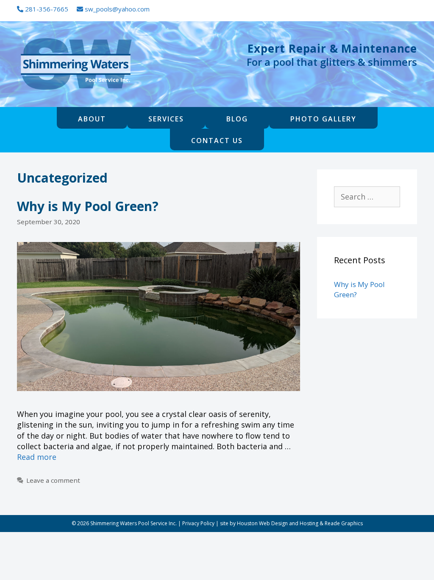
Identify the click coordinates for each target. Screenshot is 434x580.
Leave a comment (53, 480)
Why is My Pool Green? (88, 206)
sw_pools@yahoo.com (116, 9)
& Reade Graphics (341, 523)
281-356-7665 (45, 9)
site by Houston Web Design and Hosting (269, 523)
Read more (36, 457)
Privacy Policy (198, 523)
